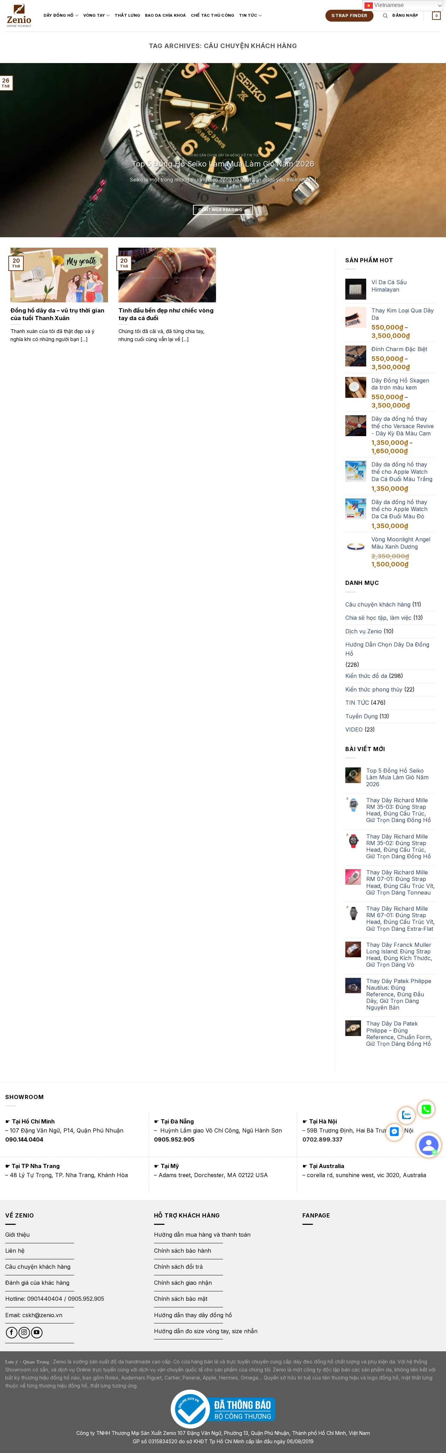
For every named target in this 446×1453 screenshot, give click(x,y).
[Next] (428, 150)
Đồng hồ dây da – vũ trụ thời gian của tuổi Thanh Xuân (57, 314)
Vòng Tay (94, 15)
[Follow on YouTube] (37, 1332)
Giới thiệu (18, 1234)
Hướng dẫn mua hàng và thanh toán (202, 1234)
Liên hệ (14, 1250)
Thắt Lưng (127, 15)
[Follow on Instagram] (24, 1332)
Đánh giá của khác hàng (37, 1282)
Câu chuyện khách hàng (377, 604)
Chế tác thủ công (212, 15)
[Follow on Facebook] (11, 1332)
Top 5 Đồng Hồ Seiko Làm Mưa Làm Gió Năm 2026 (223, 163)
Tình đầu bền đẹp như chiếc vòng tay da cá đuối (166, 314)
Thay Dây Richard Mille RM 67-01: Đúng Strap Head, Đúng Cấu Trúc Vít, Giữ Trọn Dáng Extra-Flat (400, 918)
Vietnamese (388, 5)
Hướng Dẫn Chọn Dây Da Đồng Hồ (387, 649)
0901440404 (44, 1298)
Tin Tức (248, 15)
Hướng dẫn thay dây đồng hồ (193, 1315)
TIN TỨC (357, 702)
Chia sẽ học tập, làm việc (378, 617)
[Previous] (17, 150)
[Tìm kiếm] (385, 15)
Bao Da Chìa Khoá (165, 15)
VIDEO (354, 729)
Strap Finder (349, 15)
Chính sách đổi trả (178, 1266)
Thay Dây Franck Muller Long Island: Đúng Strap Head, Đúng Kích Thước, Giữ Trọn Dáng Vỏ (399, 955)
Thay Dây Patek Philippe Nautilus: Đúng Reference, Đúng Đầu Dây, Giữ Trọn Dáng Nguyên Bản (398, 994)
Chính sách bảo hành (182, 1250)
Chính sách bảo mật (180, 1298)
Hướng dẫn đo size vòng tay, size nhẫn (205, 1331)
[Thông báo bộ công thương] (223, 1409)
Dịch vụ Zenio (363, 631)
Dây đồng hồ (59, 15)
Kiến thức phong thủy (373, 689)
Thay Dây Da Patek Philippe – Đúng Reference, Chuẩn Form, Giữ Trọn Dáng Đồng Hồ (399, 1033)
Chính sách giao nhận (183, 1282)
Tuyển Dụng (361, 716)
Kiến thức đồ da (366, 675)
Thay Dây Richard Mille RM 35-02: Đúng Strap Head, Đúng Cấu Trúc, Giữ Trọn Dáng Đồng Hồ (398, 846)
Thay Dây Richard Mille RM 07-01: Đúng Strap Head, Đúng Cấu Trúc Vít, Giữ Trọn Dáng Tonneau (400, 882)
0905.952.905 (86, 1298)
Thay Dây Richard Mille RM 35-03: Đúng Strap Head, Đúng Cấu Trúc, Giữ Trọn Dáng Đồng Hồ (398, 810)
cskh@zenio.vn (42, 1315)
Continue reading (222, 209)
